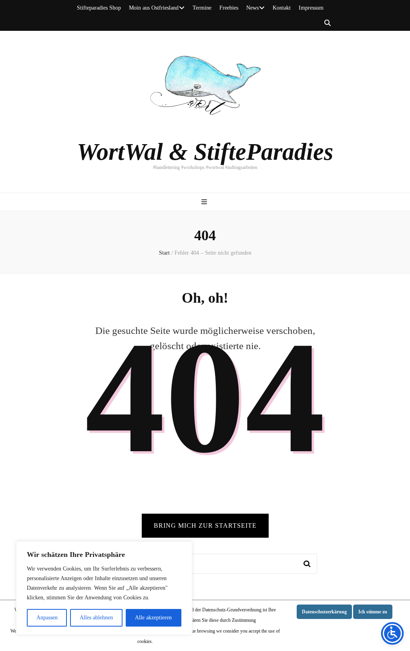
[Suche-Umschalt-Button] (327, 23)
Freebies (228, 8)
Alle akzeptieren (153, 618)
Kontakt (282, 8)
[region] (104, 588)
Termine (202, 8)
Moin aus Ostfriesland (154, 8)
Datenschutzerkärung (324, 612)
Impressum (311, 8)
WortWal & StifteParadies (205, 152)
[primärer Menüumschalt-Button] (205, 202)
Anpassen (47, 618)
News (252, 8)
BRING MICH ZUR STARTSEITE (205, 525)
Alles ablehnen (96, 618)
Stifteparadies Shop (99, 8)
